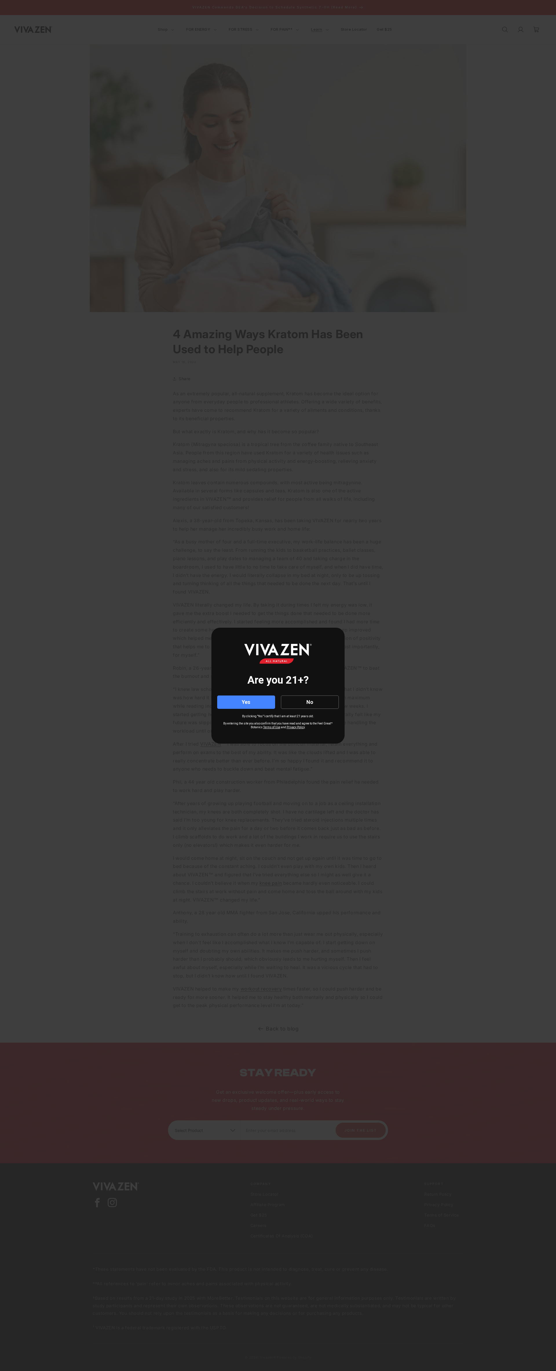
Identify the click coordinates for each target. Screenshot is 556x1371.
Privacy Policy (296, 727)
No (309, 702)
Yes (246, 702)
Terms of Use (271, 727)
